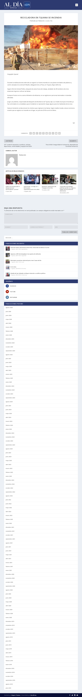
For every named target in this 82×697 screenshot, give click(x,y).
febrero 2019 (9, 660)
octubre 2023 (9, 441)
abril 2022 (8, 511)
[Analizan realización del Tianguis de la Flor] (50, 179)
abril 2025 (8, 370)
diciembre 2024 (10, 386)
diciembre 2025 (10, 339)
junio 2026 (8, 315)
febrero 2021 (9, 566)
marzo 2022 (9, 515)
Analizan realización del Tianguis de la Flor (49, 187)
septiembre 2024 (10, 398)
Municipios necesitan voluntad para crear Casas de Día (25, 260)
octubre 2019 (9, 629)
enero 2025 (9, 382)
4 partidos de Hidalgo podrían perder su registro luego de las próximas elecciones (68, 189)
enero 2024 (9, 429)
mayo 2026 (9, 319)
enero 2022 (9, 523)
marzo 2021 (9, 562)
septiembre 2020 (10, 586)
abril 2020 (8, 605)
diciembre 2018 (10, 668)
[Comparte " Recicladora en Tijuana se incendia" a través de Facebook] (30, 133)
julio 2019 (8, 641)
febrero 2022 (9, 519)
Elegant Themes (15, 695)
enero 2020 (9, 617)
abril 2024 (8, 417)
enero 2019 (9, 664)
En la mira (13, 267)
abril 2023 (8, 464)
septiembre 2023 (10, 445)
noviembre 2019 (10, 625)
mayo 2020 (9, 602)
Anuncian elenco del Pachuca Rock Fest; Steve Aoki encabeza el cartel (29, 247)
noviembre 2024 (10, 390)
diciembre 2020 (10, 574)
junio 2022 (8, 503)
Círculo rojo (24, 275)
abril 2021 (8, 558)
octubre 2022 (9, 488)
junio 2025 (8, 362)
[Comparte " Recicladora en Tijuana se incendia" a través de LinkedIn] (46, 133)
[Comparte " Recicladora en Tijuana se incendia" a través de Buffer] (49, 133)
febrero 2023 (9, 472)
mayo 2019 (9, 649)
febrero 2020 (9, 613)
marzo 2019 (9, 656)
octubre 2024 (9, 394)
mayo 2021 (9, 554)
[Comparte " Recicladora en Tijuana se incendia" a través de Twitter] (33, 133)
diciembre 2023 (10, 433)
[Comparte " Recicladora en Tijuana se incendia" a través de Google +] (37, 133)
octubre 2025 (9, 347)
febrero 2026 (9, 331)
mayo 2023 (9, 460)
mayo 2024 (9, 413)
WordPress (33, 695)
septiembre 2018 (10, 680)
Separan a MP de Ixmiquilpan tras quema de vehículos (25, 254)
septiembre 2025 (10, 350)
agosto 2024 (9, 401)
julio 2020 (8, 594)
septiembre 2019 (10, 633)
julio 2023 (8, 452)
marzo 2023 (9, 468)
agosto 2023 (9, 449)
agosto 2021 (9, 543)
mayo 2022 (9, 507)
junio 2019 (8, 645)
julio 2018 (8, 688)
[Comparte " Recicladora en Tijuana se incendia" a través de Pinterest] (43, 133)
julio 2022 (8, 499)
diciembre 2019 (10, 621)
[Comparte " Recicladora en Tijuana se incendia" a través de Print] (59, 133)
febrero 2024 (9, 425)
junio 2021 (8, 551)
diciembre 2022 (10, 480)
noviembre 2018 (10, 672)
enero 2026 (9, 335)
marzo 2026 (9, 327)
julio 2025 (8, 358)
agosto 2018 (9, 684)
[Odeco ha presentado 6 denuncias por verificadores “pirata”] (14, 179)
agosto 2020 (9, 590)
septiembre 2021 (10, 539)
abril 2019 (8, 652)
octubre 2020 (9, 582)
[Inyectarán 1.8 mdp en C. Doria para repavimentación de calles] (32, 179)
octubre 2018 (9, 676)
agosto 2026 (9, 307)
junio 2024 (8, 409)
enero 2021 (9, 570)
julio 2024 (8, 405)
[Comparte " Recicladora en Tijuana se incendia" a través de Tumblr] (40, 133)
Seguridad (24, 255)
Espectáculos (24, 249)
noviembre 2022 (10, 484)
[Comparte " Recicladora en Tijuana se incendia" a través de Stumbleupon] (53, 133)
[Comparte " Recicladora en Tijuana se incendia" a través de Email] (56, 133)
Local (47, 21)
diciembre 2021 (10, 527)
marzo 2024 (9, 421)
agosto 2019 (9, 637)
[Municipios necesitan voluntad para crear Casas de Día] (8, 261)
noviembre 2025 (10, 343)
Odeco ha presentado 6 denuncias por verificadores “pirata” (13, 188)
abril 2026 (8, 323)
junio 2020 (8, 598)
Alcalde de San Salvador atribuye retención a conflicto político (27, 273)
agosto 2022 (9, 496)
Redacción (41, 21)
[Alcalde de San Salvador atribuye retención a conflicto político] (8, 274)
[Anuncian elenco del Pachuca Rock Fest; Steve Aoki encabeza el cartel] (8, 249)
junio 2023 (8, 456)
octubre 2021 (9, 535)
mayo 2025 (9, 366)
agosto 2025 (9, 354)
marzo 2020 (9, 609)
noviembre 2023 (10, 437)
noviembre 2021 (10, 531)
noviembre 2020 (10, 578)
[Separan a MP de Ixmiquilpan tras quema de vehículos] (8, 255)
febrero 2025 (9, 378)
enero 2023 (9, 476)
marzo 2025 (9, 374)
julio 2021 (8, 547)
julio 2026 (8, 311)
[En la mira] (8, 268)
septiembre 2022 (10, 492)
